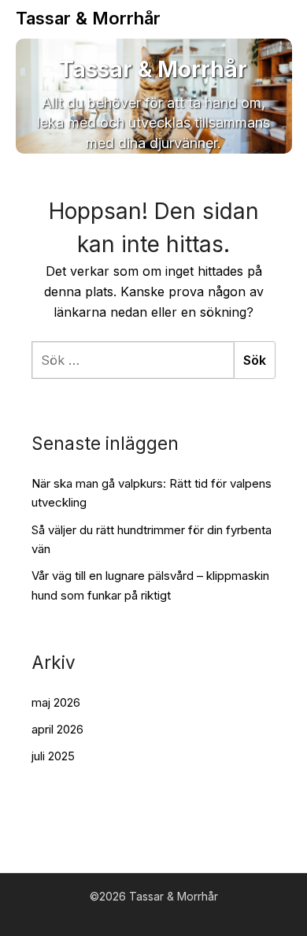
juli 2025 (53, 755)
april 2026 (57, 729)
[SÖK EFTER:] (132, 360)
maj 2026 (55, 702)
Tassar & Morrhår (88, 18)
